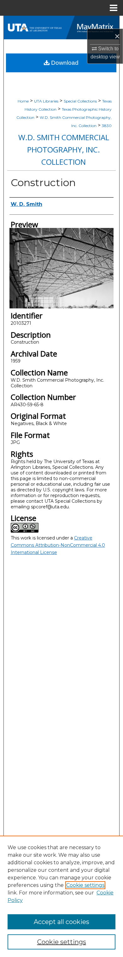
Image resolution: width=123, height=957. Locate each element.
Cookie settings (85, 885)
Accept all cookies (61, 922)
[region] (61, 896)
